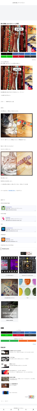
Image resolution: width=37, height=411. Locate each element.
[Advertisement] (18, 13)
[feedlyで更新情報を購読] (9, 341)
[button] (30, 56)
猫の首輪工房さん (12, 190)
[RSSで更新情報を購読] (27, 341)
